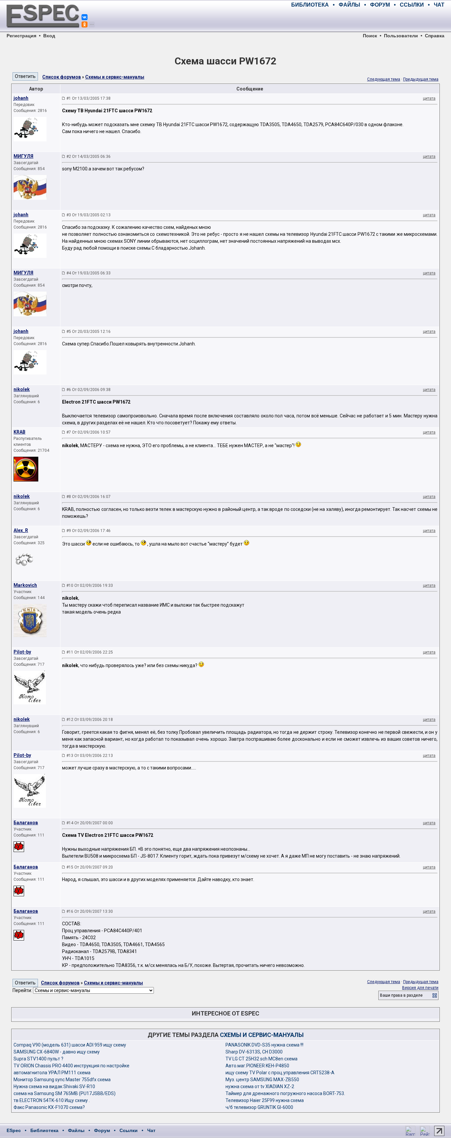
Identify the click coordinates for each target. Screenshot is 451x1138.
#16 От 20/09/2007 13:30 (89, 911)
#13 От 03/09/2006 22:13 (89, 755)
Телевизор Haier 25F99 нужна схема (265, 1100)
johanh (21, 98)
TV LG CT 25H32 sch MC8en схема (261, 1058)
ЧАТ (439, 5)
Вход (49, 35)
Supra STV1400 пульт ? (38, 1058)
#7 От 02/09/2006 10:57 (88, 432)
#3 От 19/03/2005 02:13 (88, 215)
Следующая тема (383, 79)
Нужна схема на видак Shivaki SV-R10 (54, 1086)
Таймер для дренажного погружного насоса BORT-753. (285, 1093)
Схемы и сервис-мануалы (114, 77)
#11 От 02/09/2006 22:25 (89, 652)
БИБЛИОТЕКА (310, 5)
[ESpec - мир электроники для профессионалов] (43, 31)
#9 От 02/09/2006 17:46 (88, 530)
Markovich (25, 585)
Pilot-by (22, 652)
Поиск (370, 35)
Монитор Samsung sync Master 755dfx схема (62, 1079)
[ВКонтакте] (84, 17)
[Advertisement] (367, 20)
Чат (151, 1130)
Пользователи (401, 35)
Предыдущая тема (420, 79)
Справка (434, 35)
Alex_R (21, 530)
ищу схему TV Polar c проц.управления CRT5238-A (280, 1072)
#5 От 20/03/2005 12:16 (88, 331)
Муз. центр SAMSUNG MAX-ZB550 (262, 1079)
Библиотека (44, 1130)
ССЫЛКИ (412, 5)
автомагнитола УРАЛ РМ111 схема (52, 1072)
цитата (429, 98)
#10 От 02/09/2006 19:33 (89, 585)
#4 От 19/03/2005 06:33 (88, 273)
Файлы (76, 1130)
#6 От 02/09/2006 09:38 (88, 389)
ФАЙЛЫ (349, 5)
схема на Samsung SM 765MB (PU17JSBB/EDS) (65, 1093)
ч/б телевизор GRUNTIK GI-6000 (259, 1107)
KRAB (19, 432)
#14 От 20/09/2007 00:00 (89, 823)
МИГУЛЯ (23, 156)
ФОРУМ (380, 5)
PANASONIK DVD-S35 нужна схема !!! (264, 1045)
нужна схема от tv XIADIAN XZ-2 (260, 1086)
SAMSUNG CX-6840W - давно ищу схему (57, 1051)
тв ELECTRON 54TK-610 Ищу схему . (52, 1100)
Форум (102, 1130)
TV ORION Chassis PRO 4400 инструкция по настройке (71, 1065)
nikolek (22, 389)
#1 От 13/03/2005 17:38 (88, 98)
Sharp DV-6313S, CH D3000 (254, 1051)
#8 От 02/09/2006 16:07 (88, 496)
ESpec (14, 1130)
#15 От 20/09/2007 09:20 (89, 867)
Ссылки (129, 1130)
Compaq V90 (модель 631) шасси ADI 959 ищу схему (70, 1045)
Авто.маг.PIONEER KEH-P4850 (257, 1065)
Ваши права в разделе (401, 995)
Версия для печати (420, 987)
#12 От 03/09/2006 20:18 (89, 719)
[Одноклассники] (84, 24)
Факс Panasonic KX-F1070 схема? (49, 1107)
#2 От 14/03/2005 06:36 (88, 156)
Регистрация (21, 35)
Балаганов (26, 822)
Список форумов (61, 77)
